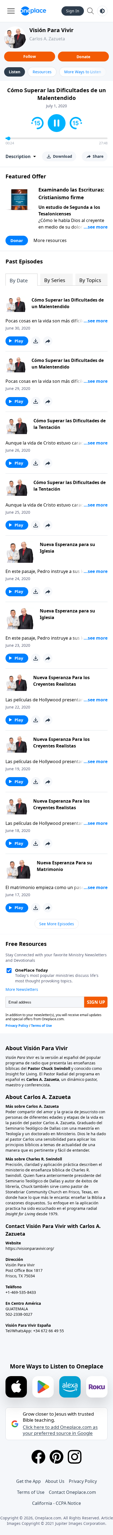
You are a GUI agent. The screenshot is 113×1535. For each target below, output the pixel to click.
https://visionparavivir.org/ (29, 1248)
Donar (16, 240)
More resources (50, 240)
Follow (29, 56)
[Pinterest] (56, 1457)
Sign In (72, 10)
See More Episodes (56, 923)
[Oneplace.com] (33, 11)
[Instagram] (74, 1457)
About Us (54, 1481)
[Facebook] (38, 1457)
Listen (14, 71)
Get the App (28, 1481)
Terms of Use (30, 1492)
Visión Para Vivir (51, 30)
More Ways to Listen (82, 71)
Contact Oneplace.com (72, 1492)
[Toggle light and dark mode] (102, 11)
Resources (42, 71)
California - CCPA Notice (56, 1503)
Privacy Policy (83, 1481)
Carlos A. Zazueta (47, 39)
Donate (83, 56)
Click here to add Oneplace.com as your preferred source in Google (60, 1430)
